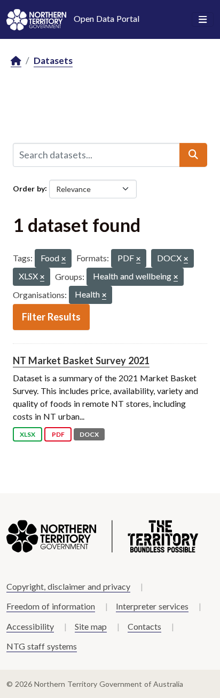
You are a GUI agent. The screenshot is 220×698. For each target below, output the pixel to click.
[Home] (16, 61)
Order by (29, 187)
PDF (58, 434)
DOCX (89, 434)
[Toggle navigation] (203, 19)
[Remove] (63, 259)
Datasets (53, 60)
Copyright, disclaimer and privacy (68, 586)
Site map (91, 626)
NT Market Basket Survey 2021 (81, 360)
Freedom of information (50, 606)
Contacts (144, 626)
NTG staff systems (41, 646)
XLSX (27, 434)
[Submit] (193, 154)
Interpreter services (152, 606)
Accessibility (30, 626)
